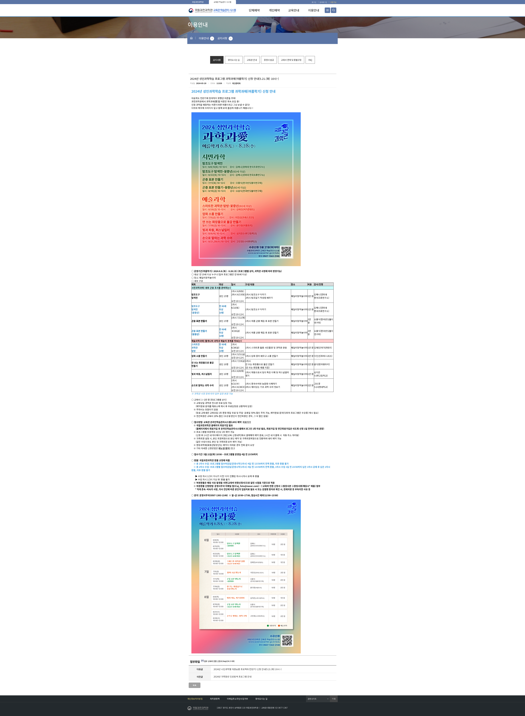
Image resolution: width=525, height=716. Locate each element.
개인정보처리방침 (195, 698)
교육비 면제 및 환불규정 (291, 59)
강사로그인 (323, 2)
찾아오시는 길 (234, 59)
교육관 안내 (252, 59)
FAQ (310, 59)
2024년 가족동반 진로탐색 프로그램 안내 (232, 676)
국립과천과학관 (198, 2)
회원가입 (333, 2)
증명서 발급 (269, 59)
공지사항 (222, 38)
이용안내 (204, 38)
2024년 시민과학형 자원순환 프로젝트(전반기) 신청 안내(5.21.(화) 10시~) (248, 669)
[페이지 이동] (197, 709)
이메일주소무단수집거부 (237, 698)
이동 (334, 699)
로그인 (314, 2)
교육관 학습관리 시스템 (222, 2)
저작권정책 (215, 698)
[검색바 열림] (333, 10)
